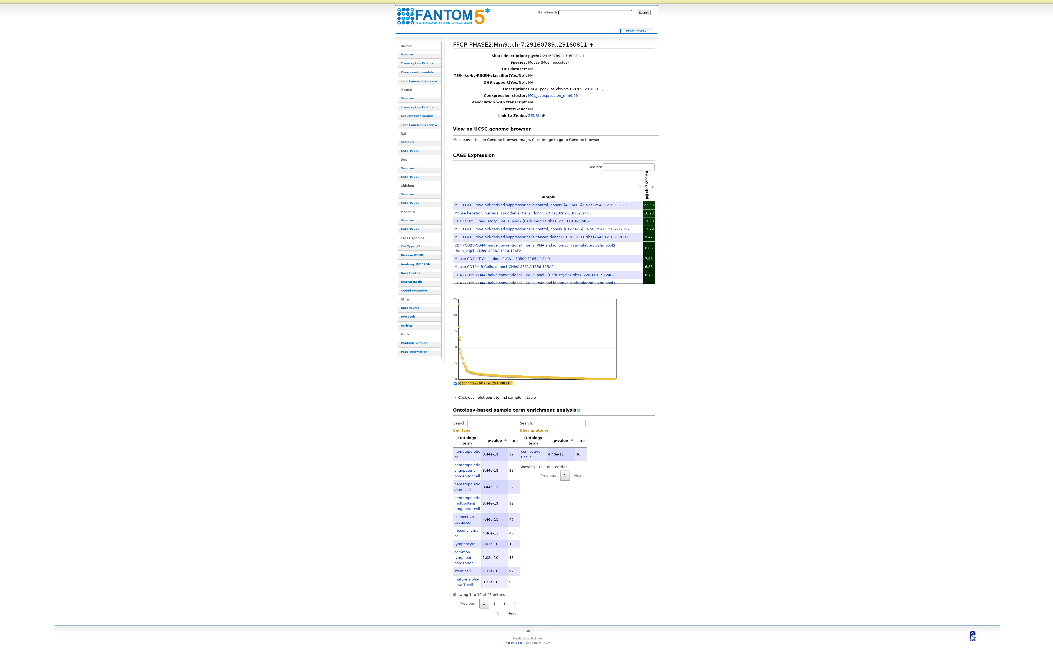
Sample (547, 197)
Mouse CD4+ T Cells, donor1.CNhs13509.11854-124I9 (502, 259)
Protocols (408, 316)
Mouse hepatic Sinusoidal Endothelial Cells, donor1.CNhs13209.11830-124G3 (522, 213)
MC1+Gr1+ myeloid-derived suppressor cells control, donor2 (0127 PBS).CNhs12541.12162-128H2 (542, 229)
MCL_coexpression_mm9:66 (553, 96)
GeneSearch (547, 12)
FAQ (527, 630)
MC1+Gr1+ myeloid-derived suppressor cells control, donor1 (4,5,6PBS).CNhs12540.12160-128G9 (541, 205)
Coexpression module (417, 72)
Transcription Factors (417, 63)
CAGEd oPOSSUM (414, 290)
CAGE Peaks (410, 150)
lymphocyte (464, 544)
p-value (495, 440)
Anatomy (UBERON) (416, 264)
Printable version (414, 342)
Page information (414, 351)
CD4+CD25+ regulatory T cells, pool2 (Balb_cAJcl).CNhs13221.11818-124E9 (522, 221)
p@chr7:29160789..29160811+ (485, 383)
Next (511, 613)
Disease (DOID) (412, 255)
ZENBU (534, 116)
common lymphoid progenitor (463, 557)
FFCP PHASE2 (636, 30)
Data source (410, 307)
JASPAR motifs (412, 281)
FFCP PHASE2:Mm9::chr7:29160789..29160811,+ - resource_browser (440, 13)
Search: (595, 167)
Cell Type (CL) (411, 246)
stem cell (462, 571)
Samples (407, 54)
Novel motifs (410, 272)
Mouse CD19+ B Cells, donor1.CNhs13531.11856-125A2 (504, 267)
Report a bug (514, 642)
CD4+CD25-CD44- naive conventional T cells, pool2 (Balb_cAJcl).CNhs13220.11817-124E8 (534, 275)
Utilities (407, 325)
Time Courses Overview (419, 81)
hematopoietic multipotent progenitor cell (467, 503)
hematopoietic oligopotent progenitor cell (467, 470)
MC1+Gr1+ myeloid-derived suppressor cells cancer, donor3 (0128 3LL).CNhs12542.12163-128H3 (541, 237)
